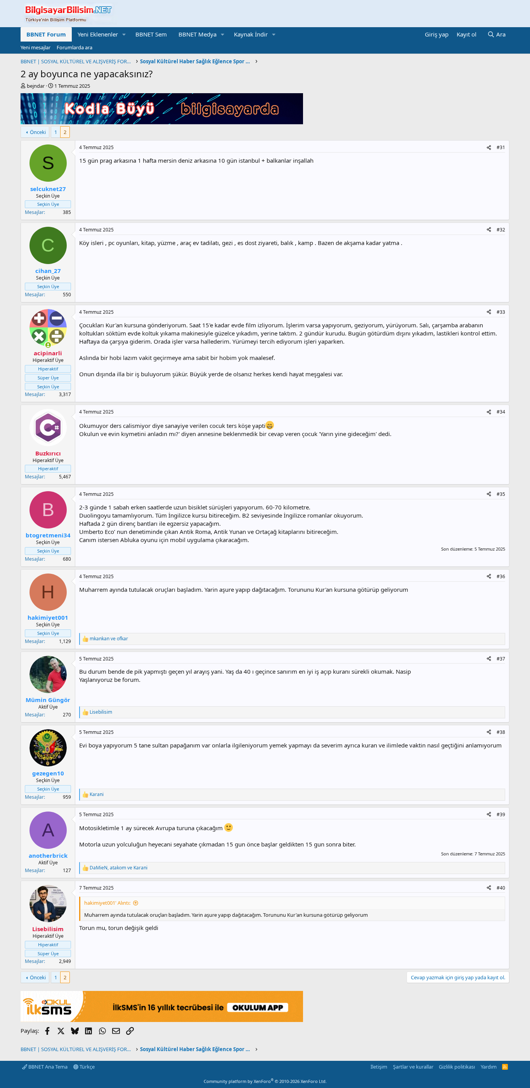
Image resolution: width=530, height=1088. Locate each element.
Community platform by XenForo (265, 1081)
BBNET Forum (46, 34)
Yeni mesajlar (35, 47)
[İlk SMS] (162, 1020)
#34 (501, 411)
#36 (501, 576)
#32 (501, 229)
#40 (501, 888)
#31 (501, 147)
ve (109, 639)
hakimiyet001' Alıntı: (107, 902)
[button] (124, 34)
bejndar (36, 85)
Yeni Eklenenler (98, 34)
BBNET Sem (151, 34)
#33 (501, 312)
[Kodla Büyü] (162, 122)
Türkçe (86, 1066)
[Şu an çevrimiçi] (48, 345)
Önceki (38, 132)
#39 (501, 814)
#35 (501, 494)
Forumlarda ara (74, 47)
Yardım (489, 1066)
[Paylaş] (489, 147)
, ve (118, 868)
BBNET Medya (197, 34)
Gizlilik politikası (457, 1066)
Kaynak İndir (251, 34)
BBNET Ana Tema (47, 1066)
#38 (501, 732)
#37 (501, 658)
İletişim (379, 1066)
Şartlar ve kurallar (413, 1066)
